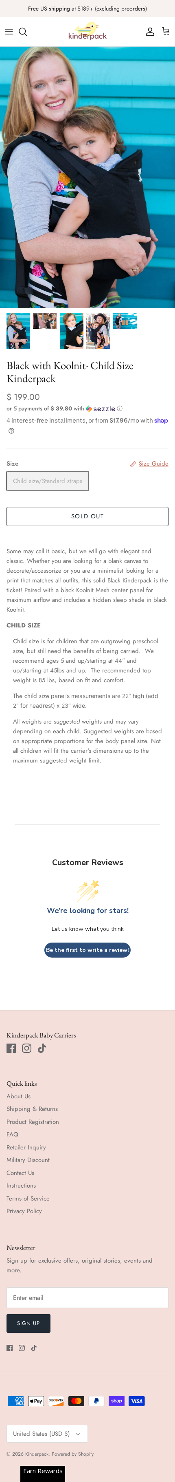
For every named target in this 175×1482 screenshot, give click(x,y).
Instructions (21, 1185)
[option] (87, 177)
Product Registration (33, 1121)
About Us (19, 1096)
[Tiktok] (42, 1048)
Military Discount (28, 1160)
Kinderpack (36, 1454)
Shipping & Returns (32, 1108)
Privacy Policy (24, 1211)
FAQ (12, 1134)
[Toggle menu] (9, 32)
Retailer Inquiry (26, 1147)
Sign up (28, 1323)
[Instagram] (26, 1048)
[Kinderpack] (87, 31)
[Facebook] (11, 1048)
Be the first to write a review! (87, 950)
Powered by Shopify (73, 1454)
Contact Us (20, 1172)
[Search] (27, 32)
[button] (87, 408)
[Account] (148, 32)
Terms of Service (28, 1198)
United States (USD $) (41, 1433)
